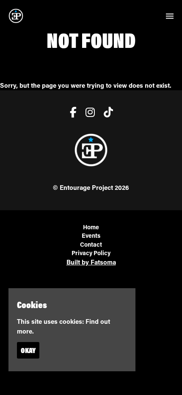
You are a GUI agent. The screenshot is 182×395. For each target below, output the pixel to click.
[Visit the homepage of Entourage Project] (15, 16)
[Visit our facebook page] (71, 113)
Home (91, 227)
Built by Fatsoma (91, 262)
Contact (91, 244)
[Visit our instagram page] (88, 113)
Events (91, 235)
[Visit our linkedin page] (106, 113)
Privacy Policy (91, 253)
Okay (28, 350)
